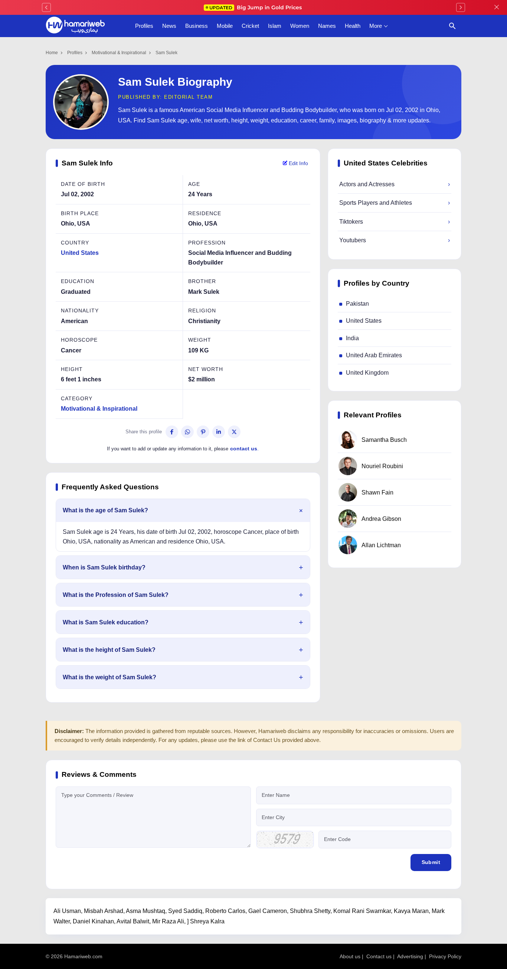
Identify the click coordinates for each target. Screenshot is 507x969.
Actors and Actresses (394, 184)
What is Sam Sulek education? (105, 622)
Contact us (379, 956)
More (375, 26)
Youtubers (394, 240)
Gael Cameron (267, 911)
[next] (460, 7)
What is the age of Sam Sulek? (105, 510)
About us (350, 956)
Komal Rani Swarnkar (362, 911)
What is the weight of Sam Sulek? (109, 677)
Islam (274, 26)
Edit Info (297, 163)
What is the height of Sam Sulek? (109, 650)
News (169, 26)
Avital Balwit (133, 921)
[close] (497, 7)
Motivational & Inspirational (119, 52)
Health (352, 26)
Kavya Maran (411, 911)
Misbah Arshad (103, 911)
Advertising (410, 956)
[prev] (46, 7)
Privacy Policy (445, 956)
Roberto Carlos (225, 911)
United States (80, 253)
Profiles (144, 26)
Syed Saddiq (185, 911)
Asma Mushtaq (145, 911)
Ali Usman (67, 911)
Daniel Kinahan (93, 921)
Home (52, 52)
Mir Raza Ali (168, 921)
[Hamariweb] (75, 26)
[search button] (452, 26)
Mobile (225, 26)
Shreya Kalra (207, 921)
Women (299, 26)
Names (327, 26)
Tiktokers (394, 222)
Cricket (250, 26)
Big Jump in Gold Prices (256, 7)
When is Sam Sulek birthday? (104, 567)
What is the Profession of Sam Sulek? (116, 595)
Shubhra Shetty (310, 911)
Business (196, 26)
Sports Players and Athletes (394, 203)
